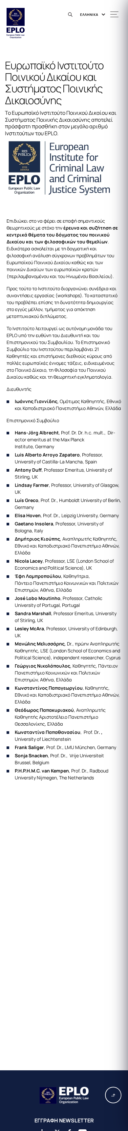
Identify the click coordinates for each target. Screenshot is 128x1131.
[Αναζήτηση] (71, 14)
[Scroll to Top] (113, 1095)
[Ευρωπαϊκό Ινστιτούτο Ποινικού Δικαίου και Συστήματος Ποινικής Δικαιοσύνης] (64, 168)
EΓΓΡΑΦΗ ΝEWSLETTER (64, 1120)
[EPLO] (64, 1095)
